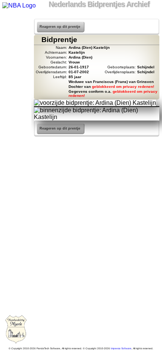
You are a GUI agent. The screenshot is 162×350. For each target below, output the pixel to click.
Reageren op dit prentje (60, 27)
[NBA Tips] (16, 52)
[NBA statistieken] (16, 42)
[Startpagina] (16, 22)
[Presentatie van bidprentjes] (16, 91)
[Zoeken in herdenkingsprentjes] (16, 100)
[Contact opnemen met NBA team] (16, 61)
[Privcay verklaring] (16, 110)
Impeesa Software (121, 348)
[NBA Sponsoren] (16, 120)
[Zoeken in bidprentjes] (16, 32)
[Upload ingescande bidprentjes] (16, 71)
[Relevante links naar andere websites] (16, 81)
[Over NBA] (18, 5)
